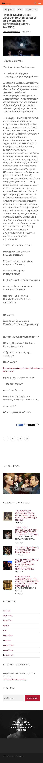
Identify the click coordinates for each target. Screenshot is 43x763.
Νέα (19, 9)
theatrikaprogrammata (11, 32)
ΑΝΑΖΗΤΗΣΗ (32, 698)
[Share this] (5, 438)
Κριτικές (6, 625)
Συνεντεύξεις (8, 655)
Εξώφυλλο (9, 9)
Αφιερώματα (7, 616)
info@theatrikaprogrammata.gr (14, 679)
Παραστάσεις (31, 9)
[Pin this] (26, 438)
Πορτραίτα (7, 640)
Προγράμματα (8, 645)
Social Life (7, 611)
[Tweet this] (12, 438)
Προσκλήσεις (8, 650)
